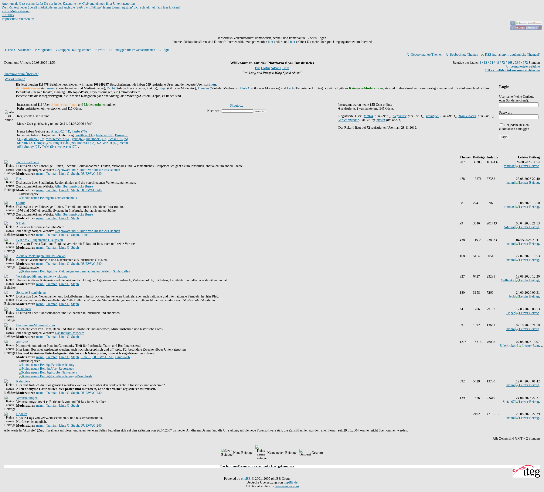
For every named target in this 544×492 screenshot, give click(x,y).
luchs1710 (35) (118, 139)
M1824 (368, 116)
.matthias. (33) (85, 135)
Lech (290, 88)
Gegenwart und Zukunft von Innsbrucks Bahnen (87, 170)
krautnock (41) (96, 139)
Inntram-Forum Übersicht (21, 74)
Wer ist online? (15, 79)
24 (491, 62)
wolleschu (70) (67, 146)
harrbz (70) (79, 131)
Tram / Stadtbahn (27, 162)
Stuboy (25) (32, 146)
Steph (162, 88)
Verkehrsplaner (348, 120)
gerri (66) (78, 139)
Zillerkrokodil (509, 345)
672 (525, 62)
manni (51, 88)
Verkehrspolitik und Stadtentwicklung (41, 276)
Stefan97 (509, 401)
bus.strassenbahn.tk (64, 198)
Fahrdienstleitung (62, 365)
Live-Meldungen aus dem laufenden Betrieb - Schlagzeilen (90, 271)
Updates (21, 414)
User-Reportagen (62, 368)
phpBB (246, 478)
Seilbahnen (23, 309)
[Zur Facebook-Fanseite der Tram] (526, 29)
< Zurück (8, 15)
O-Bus (265, 68)
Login (166, 50)
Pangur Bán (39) (64, 143)
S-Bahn (276, 68)
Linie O (245, 88)
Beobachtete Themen (464, 54)
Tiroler (380, 120)
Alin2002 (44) (60, 131)
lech (512, 296)
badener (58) (104, 135)
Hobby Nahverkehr (64, 372)
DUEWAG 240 (91, 173)
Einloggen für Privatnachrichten (133, 50)
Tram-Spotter (467, 116)
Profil (101, 50)
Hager (510, 313)
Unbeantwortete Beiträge (523, 66)
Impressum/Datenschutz (18, 19)
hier (270, 42)
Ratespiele (23, 381)
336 (517, 62)
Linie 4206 (122, 357)
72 (503, 62)
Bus (257, 68)
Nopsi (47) (44, 143)
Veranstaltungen (27, 398)
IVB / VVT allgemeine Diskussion (39, 240)
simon (211, 84)
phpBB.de (291, 482)
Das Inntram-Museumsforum (35, 325)
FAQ (11, 50)
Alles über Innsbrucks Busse (74, 186)
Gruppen (64, 50)
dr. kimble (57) (34, 139)
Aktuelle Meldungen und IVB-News (40, 256)
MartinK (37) (26, 143)
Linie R (86, 235)
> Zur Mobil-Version (16, 11)
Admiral (509, 227)
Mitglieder (44, 50)
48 (497, 62)
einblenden (512, 70)
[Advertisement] (272, 462)
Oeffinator (400, 116)
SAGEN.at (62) (107, 143)
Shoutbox (236, 105)
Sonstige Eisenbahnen (31, 292)
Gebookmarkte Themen (426, 54)
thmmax (509, 166)
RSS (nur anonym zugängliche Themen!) (512, 54)
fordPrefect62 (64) (58, 139)
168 (510, 62)
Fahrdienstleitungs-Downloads (71, 376)
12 (485, 62)
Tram (285, 68)
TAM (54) (49, 146)
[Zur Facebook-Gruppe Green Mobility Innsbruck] (526, 24)
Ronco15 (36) (86, 143)
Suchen (26, 50)
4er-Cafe (22, 342)
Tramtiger (432, 116)
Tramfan (203, 88)
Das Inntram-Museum (69, 333)
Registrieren (83, 50)
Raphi (111, 88)
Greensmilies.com (287, 486)
